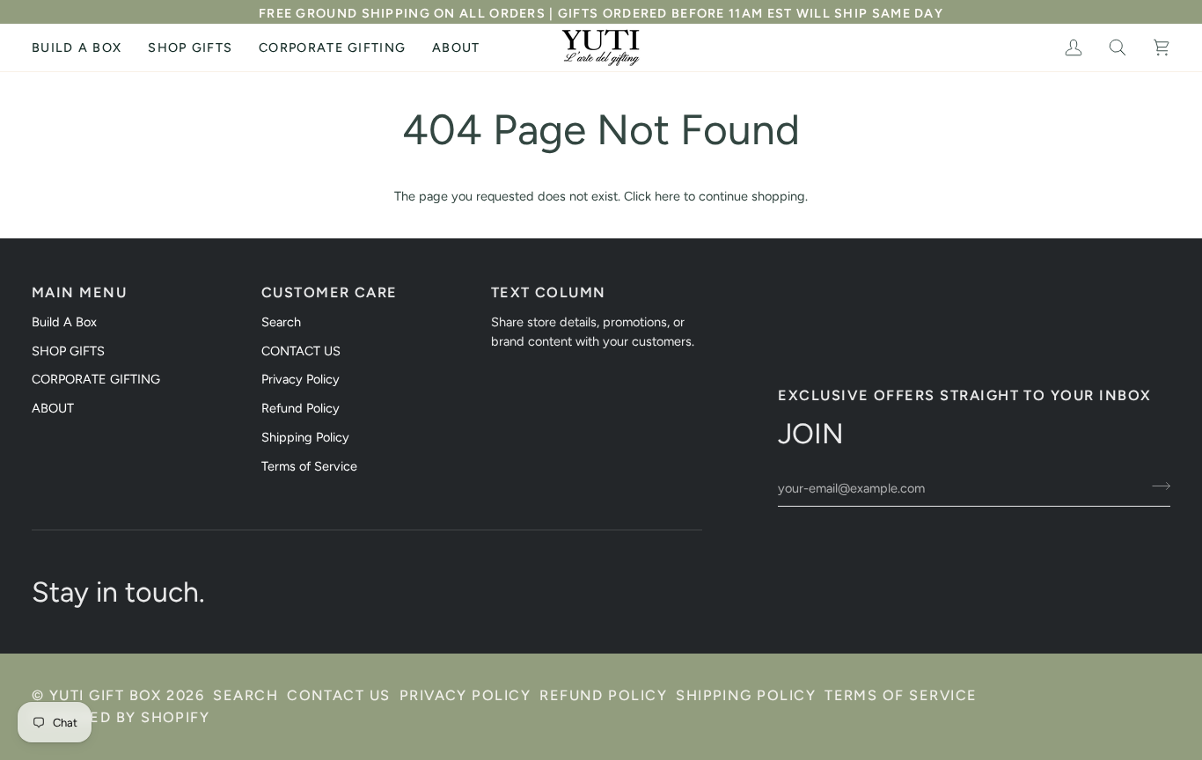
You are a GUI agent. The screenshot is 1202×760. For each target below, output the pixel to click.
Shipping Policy (305, 437)
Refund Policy (300, 408)
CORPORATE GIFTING (96, 379)
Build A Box (64, 322)
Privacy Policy (300, 379)
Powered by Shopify (120, 717)
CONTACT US (301, 351)
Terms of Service (309, 466)
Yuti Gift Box (105, 695)
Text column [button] (548, 292)
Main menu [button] (79, 292)
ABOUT (53, 408)
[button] (190, 47)
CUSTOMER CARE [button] (329, 292)
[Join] (1155, 486)
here (667, 196)
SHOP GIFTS (68, 351)
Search (281, 322)
